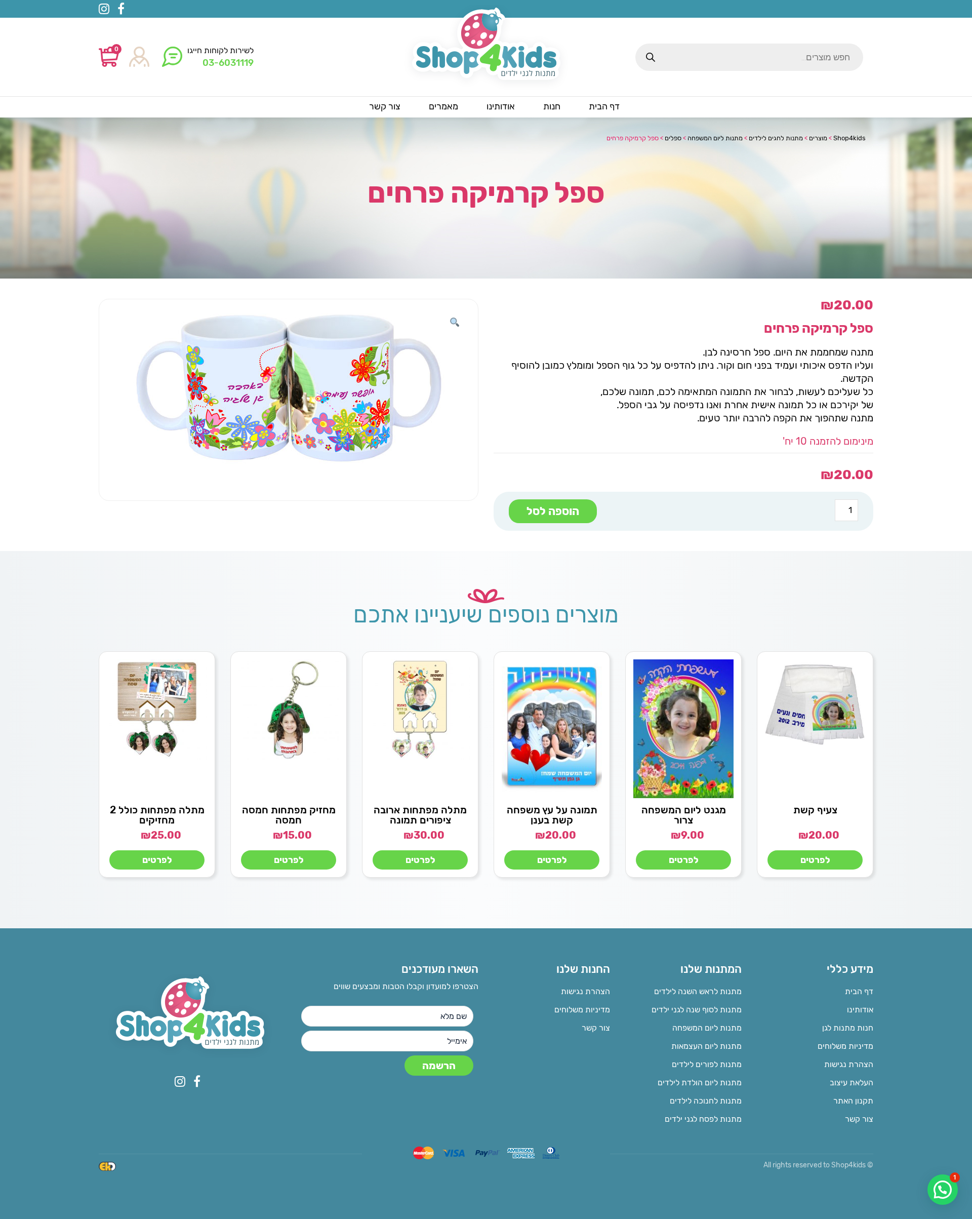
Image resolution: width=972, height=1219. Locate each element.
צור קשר (859, 1119)
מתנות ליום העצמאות (706, 1046)
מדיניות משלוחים (845, 1046)
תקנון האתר (853, 1101)
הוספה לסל (552, 511)
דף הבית (859, 991)
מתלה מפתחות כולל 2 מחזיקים (157, 815)
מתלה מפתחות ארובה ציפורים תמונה (420, 815)
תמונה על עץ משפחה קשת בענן (552, 815)
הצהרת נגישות (848, 1064)
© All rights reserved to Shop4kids (818, 1165)
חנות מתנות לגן (847, 1028)
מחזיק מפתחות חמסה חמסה (289, 815)
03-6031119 (228, 62)
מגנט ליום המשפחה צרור (683, 815)
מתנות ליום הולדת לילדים (700, 1082)
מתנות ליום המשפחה (707, 1028)
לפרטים (815, 860)
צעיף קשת (815, 810)
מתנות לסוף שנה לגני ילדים (697, 1009)
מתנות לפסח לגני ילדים (703, 1119)
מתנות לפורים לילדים (707, 1064)
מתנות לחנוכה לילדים (706, 1101)
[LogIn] (139, 57)
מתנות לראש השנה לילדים (698, 991)
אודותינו (860, 1009)
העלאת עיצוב (851, 1082)
